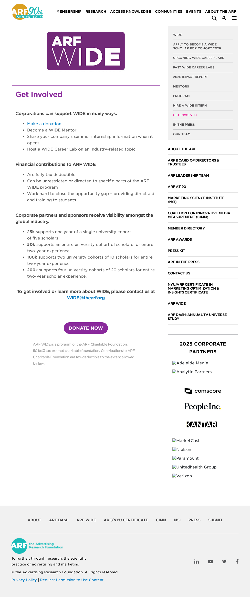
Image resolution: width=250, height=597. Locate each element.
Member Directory (186, 228)
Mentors (181, 86)
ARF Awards (180, 239)
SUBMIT (215, 520)
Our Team (181, 134)
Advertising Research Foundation (52, 572)
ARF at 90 (177, 187)
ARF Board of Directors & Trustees (193, 162)
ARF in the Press (183, 262)
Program (181, 96)
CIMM (161, 520)
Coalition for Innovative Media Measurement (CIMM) (199, 215)
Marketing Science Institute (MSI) (196, 200)
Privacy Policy (24, 580)
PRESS (194, 520)
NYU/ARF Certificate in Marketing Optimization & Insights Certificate (193, 288)
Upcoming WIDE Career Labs (198, 58)
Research (95, 11)
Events (193, 11)
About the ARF (220, 11)
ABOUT (34, 520)
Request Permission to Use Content (72, 580)
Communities (168, 11)
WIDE (177, 35)
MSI (177, 520)
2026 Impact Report (190, 77)
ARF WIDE (177, 303)
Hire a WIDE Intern (190, 105)
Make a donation (44, 123)
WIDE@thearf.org (86, 297)
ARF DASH (59, 520)
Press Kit (176, 251)
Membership (69, 11)
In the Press (184, 124)
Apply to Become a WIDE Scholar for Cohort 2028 (197, 46)
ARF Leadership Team (188, 175)
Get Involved (185, 115)
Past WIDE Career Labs (193, 67)
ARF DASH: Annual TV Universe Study (197, 317)
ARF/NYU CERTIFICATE (126, 520)
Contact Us (179, 273)
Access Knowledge (130, 11)
